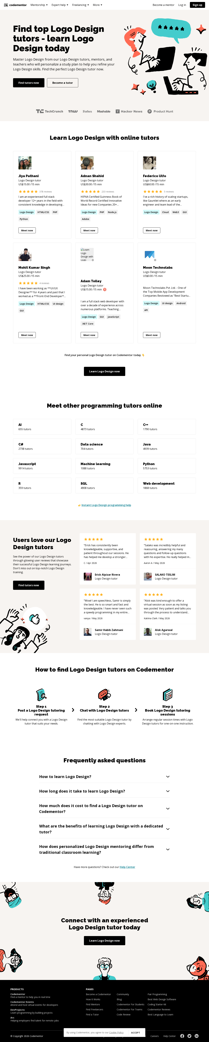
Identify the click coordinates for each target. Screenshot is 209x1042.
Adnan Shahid (92, 176)
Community (123, 994)
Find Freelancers (94, 1009)
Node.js (112, 212)
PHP (55, 212)
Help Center (127, 867)
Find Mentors (93, 1004)
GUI (185, 212)
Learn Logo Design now (104, 371)
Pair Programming (157, 994)
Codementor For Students (130, 1004)
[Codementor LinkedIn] (197, 1036)
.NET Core (87, 323)
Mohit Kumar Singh (34, 268)
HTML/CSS (43, 212)
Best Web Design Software (162, 999)
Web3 (176, 212)
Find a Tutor (92, 1014)
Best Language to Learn (160, 1014)
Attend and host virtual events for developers (34, 1003)
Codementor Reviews (159, 1009)
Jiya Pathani (28, 176)
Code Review (123, 1014)
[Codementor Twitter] (189, 1036)
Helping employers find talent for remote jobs (34, 1019)
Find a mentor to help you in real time (30, 996)
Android (181, 303)
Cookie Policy (116, 1032)
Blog (119, 999)
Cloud (165, 212)
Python (24, 219)
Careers (155, 1036)
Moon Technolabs (158, 268)
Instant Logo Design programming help (106, 505)
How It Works (93, 999)
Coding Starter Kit (157, 1004)
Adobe (85, 219)
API (146, 310)
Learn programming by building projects (31, 1011)
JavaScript (113, 316)
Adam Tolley (91, 281)
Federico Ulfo (154, 176)
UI (58, 303)
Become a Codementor (98, 994)
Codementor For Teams (129, 1009)
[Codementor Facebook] (182, 1036)
